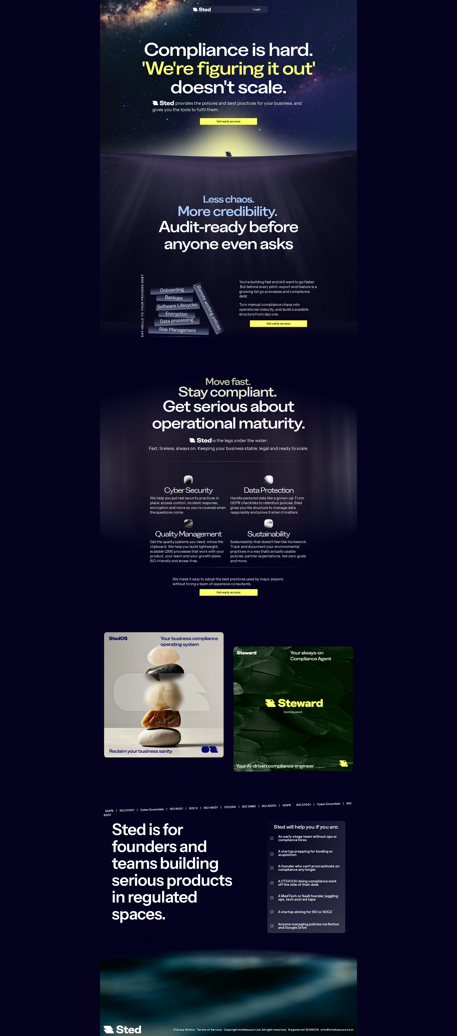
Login (257, 9)
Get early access (228, 121)
